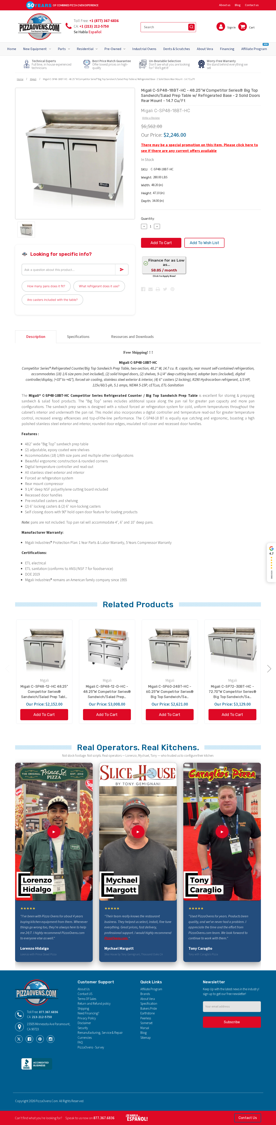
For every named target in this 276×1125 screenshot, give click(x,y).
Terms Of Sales (87, 999)
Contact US (85, 994)
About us (225, 5)
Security (83, 1028)
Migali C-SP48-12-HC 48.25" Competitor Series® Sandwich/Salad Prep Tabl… (44, 691)
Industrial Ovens (144, 49)
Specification (148, 1003)
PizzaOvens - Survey (91, 1047)
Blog (238, 5)
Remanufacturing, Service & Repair (100, 1033)
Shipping (83, 1008)
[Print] (158, 289)
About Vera (205, 49)
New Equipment (35, 49)
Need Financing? (88, 1013)
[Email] (150, 289)
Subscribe (232, 1022)
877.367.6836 (48, 1012)
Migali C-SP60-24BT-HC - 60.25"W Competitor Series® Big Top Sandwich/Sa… (170, 691)
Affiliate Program (254, 46)
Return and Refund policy (94, 1003)
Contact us (252, 5)
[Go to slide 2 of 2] (7, 668)
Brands (145, 994)
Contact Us (247, 1118)
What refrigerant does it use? (99, 286)
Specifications (78, 336)
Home (11, 49)
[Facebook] (143, 289)
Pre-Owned (112, 49)
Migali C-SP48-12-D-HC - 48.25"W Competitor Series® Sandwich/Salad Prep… (107, 691)
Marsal (144, 1028)
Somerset (146, 1023)
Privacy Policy (87, 1018)
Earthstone (147, 1013)
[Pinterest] (172, 289)
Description (35, 336)
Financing (227, 49)
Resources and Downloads (132, 336)
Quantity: (148, 219)
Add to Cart (44, 714)
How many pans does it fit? (46, 286)
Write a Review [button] (151, 118)
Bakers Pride (148, 1008)
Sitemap (145, 1038)
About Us (83, 989)
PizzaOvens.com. (116, 938)
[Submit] (191, 27)
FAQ (80, 1042)
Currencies (85, 1038)
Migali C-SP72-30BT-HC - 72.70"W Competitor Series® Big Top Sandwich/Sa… (232, 691)
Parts (62, 49)
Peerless (145, 1018)
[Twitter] (165, 289)
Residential (85, 49)
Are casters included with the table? (52, 299)
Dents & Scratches (176, 49)
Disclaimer (84, 1023)
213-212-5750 (42, 1017)
